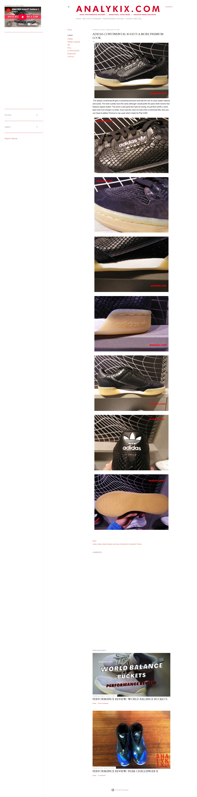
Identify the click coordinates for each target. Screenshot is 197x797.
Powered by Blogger (122, 790)
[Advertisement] (131, 628)
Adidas (70, 39)
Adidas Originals (73, 42)
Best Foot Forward (91, 19)
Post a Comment (103, 703)
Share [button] (69, 30)
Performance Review (113, 19)
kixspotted (71, 54)
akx (68, 45)
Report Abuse (11, 138)
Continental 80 (73, 51)
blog (69, 48)
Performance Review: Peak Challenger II (125, 771)
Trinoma (70, 57)
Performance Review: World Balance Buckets (130, 699)
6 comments (102, 775)
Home (78, 19)
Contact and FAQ (133, 19)
